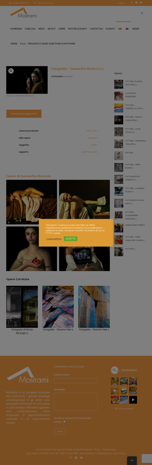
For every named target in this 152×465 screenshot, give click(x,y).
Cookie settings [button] (54, 238)
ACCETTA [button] (70, 238)
